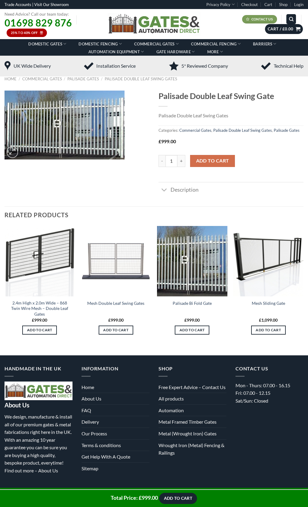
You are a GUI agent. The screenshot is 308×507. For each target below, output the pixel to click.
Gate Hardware (173, 51)
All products (171, 398)
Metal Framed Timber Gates (188, 422)
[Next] (303, 285)
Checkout (249, 4)
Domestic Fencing (98, 44)
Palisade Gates (83, 78)
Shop (283, 4)
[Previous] (4, 285)
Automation (171, 410)
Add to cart (212, 160)
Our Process (94, 433)
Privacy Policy (218, 4)
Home (11, 78)
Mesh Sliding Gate (268, 303)
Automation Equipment (114, 51)
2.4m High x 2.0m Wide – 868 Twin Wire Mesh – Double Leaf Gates (39, 308)
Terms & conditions (101, 445)
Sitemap (90, 468)
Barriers (262, 44)
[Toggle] (164, 190)
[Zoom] (12, 152)
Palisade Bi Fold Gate (192, 303)
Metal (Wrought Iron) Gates (188, 433)
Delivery (90, 422)
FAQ (86, 410)
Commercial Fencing (214, 44)
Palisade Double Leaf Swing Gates (141, 78)
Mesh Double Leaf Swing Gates (115, 303)
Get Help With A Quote (106, 456)
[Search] (291, 19)
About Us (48, 470)
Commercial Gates (154, 44)
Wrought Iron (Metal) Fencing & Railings (191, 449)
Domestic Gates (45, 44)
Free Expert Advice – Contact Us (192, 387)
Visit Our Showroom (51, 4)
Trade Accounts (18, 4)
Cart (268, 4)
